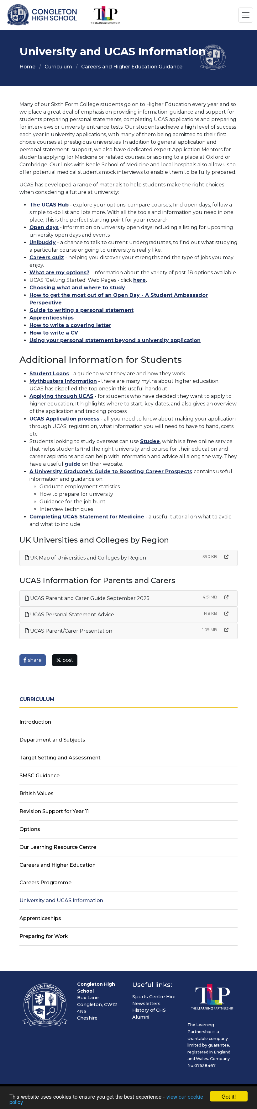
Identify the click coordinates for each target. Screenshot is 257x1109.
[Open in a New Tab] (226, 556)
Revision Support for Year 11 (54, 811)
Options (29, 829)
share (34, 660)
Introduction (35, 722)
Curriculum (58, 67)
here (139, 280)
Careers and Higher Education (57, 865)
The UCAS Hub (49, 205)
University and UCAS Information (61, 900)
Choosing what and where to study (77, 288)
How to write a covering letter (70, 325)
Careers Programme (45, 883)
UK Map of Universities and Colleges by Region (87, 558)
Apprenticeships (51, 318)
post (67, 660)
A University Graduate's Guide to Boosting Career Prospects (110, 471)
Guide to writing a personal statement (81, 310)
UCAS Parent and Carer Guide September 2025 (89, 598)
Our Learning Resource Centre (57, 847)
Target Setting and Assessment (60, 758)
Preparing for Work (43, 936)
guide (73, 464)
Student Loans (49, 374)
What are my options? (59, 273)
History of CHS (149, 1010)
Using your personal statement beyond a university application (115, 340)
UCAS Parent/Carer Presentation (70, 631)
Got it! (229, 1096)
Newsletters (146, 1003)
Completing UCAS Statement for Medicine (86, 517)
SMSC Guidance (39, 776)
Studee (150, 441)
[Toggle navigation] (245, 15)
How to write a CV (53, 333)
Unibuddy (42, 242)
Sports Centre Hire (154, 996)
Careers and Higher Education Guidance (131, 67)
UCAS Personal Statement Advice (71, 615)
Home (27, 67)
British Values (36, 793)
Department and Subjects (52, 740)
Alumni (140, 1017)
